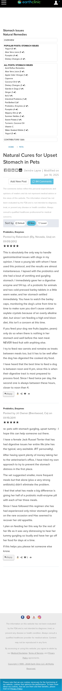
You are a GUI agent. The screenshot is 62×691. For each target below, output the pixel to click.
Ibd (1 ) (9, 95)
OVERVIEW (9, 40)
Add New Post (18, 181)
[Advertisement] (31, 20)
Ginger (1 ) (10, 92)
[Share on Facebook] (6, 170)
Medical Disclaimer (19, 653)
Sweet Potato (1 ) (13, 119)
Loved (43, 223)
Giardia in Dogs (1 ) (14, 89)
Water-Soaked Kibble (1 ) (16, 130)
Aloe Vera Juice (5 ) (14, 52)
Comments (43, 181)
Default (20, 223)
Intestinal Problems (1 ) (16, 99)
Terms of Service (36, 653)
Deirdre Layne (32, 170)
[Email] (17, 170)
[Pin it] (9, 170)
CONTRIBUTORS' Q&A (14, 139)
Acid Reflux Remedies (15, 68)
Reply (9, 394)
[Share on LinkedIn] (13, 170)
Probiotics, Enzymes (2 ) (16, 106)
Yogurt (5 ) (10, 48)
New (32, 223)
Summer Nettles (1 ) (14, 116)
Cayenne (9, 78)
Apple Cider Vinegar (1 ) (16, 75)
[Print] (20, 170)
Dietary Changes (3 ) (15, 59)
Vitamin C (9, 126)
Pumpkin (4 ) (11, 55)
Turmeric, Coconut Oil (14, 123)
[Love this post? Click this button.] (24, 394)
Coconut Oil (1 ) (12, 82)
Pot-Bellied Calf (11, 102)
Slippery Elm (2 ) (13, 113)
